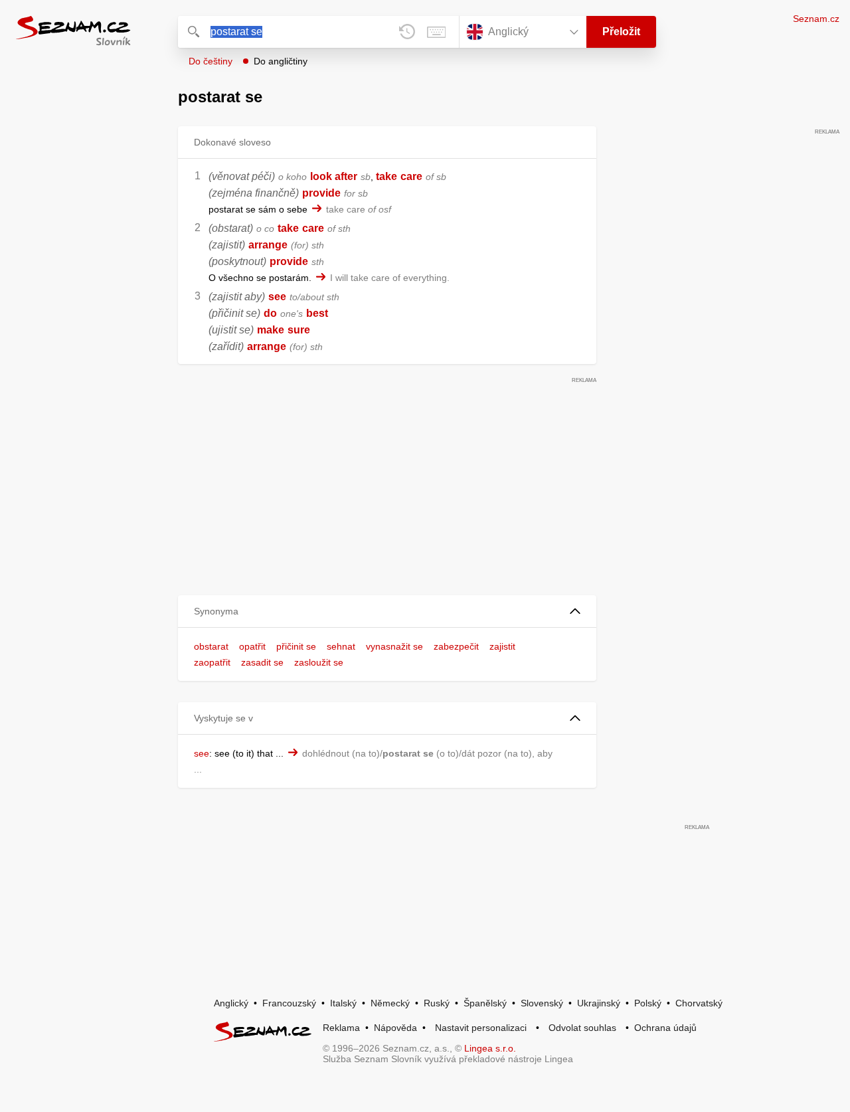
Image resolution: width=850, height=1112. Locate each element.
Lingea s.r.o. (490, 1048)
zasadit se (262, 662)
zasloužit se (318, 662)
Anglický (231, 1003)
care (411, 176)
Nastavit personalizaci (481, 1027)
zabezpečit (456, 646)
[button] (387, 611)
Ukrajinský (598, 1003)
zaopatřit (212, 662)
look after (333, 176)
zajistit (502, 646)
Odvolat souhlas (582, 1027)
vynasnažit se (394, 646)
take (386, 176)
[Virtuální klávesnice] (436, 32)
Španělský (485, 1003)
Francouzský (289, 1003)
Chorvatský (698, 1003)
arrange (268, 244)
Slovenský (542, 1003)
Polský (647, 1003)
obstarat (211, 646)
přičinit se (296, 646)
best (317, 313)
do (270, 313)
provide (321, 193)
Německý (390, 1003)
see (277, 296)
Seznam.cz (816, 18)
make (270, 329)
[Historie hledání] (407, 32)
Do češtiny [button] (210, 61)
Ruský (437, 1003)
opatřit (252, 646)
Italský (343, 1003)
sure (299, 329)
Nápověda (395, 1027)
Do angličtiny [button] (280, 61)
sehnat (341, 646)
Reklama (341, 1027)
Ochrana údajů (665, 1027)
